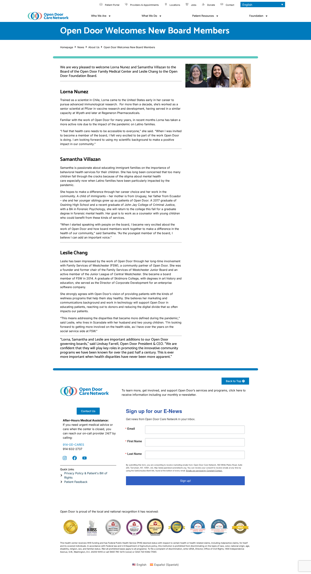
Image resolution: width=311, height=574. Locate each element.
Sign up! (185, 481)
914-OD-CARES (73, 444)
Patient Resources (203, 15)
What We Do (149, 15)
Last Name (134, 453)
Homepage (66, 47)
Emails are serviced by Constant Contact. (204, 470)
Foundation (256, 15)
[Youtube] (84, 458)
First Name (134, 441)
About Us (93, 47)
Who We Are (98, 15)
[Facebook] (74, 458)
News (80, 47)
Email (131, 428)
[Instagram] (64, 458)
